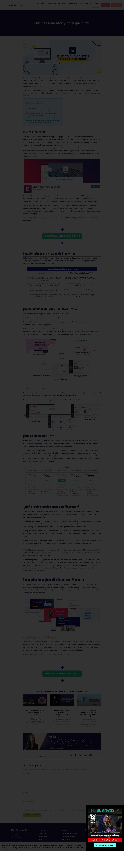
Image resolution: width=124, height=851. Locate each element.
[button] (122, 807)
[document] (62, 425)
